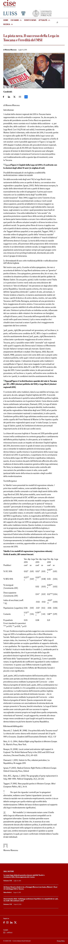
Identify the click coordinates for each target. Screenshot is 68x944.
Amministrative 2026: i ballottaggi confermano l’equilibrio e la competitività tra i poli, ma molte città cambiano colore (31, 900)
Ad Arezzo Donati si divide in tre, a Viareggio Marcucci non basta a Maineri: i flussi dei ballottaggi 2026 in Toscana (30, 888)
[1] (56, 510)
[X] (14, 97)
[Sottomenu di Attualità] (49, 20)
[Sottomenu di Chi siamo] (21, 20)
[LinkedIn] (9, 97)
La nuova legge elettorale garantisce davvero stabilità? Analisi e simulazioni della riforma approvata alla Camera (24, 876)
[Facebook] (3, 97)
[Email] (20, 97)
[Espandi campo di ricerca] (57, 22)
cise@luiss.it (9, 932)
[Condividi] (26, 97)
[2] (40, 659)
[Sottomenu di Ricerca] (12, 24)
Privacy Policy (61, 941)
